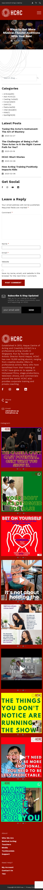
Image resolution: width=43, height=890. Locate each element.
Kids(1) (7, 112)
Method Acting (9, 841)
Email (5, 253)
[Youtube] (13, 187)
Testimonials (8, 851)
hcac (22, 887)
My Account (7, 867)
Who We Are (8, 838)
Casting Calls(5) (11, 99)
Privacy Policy (31, 887)
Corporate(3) (9, 102)
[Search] (37, 78)
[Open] (21, 447)
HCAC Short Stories (13, 157)
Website (5, 262)
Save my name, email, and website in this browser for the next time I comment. (21, 274)
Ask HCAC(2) (9, 97)
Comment (7, 212)
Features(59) (9, 107)
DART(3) (7, 104)
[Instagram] (7, 187)
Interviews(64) (10, 110)
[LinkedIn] (18, 187)
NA (6, 402)
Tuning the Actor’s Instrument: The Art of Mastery (20, 130)
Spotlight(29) (9, 115)
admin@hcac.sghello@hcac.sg (12, 412)
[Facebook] (2, 187)
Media (5, 847)
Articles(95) (9, 94)
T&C (4, 874)
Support (6, 854)
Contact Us (7, 870)
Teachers (6, 844)
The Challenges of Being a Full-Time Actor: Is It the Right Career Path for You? (21, 144)
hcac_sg (21, 429)
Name (5, 244)
